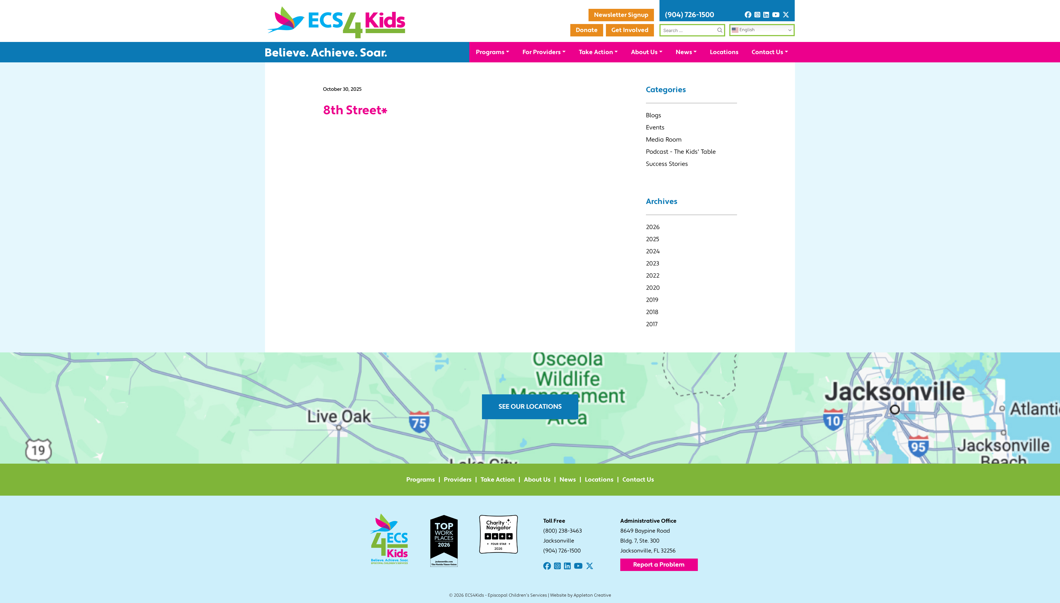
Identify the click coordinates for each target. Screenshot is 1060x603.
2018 (652, 312)
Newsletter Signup (621, 15)
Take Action (596, 52)
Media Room (664, 140)
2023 (652, 263)
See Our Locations (530, 406)
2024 (653, 251)
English (746, 30)
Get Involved (629, 30)
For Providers (542, 52)
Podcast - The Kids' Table (681, 152)
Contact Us (767, 52)
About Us (644, 52)
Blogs (653, 115)
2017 (652, 324)
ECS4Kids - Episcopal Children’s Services (506, 595)
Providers (457, 479)
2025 (652, 239)
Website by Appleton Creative (580, 595)
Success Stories (667, 164)
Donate (587, 30)
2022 (652, 276)
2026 (653, 227)
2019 (652, 300)
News (684, 52)
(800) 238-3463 (562, 531)
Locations (724, 52)
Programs (490, 52)
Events (655, 127)
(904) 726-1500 (689, 15)
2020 (653, 288)
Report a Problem (659, 565)
